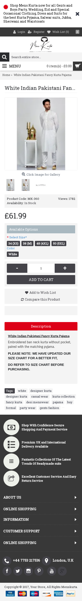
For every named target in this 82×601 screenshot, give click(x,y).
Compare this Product (42, 299)
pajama (58, 402)
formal (11, 408)
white (22, 391)
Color (11, 248)
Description (41, 326)
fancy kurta (14, 402)
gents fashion (49, 408)
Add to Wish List (42, 292)
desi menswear (37, 402)
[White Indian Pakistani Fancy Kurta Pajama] (41, 133)
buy (69, 402)
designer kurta (40, 391)
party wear (28, 408)
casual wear (39, 396)
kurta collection (63, 396)
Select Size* (18, 237)
